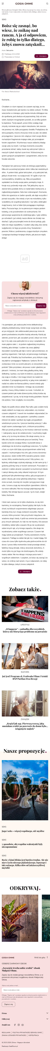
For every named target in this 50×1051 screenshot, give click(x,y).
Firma (4, 1013)
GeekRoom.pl (13, 1046)
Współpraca (33, 1035)
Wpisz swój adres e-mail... (10, 985)
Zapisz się (41, 306)
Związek (15, 10)
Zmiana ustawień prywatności (14, 1035)
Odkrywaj (5, 1019)
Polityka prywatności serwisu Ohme (27, 1032)
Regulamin (6, 1032)
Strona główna (6, 10)
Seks (20, 10)
